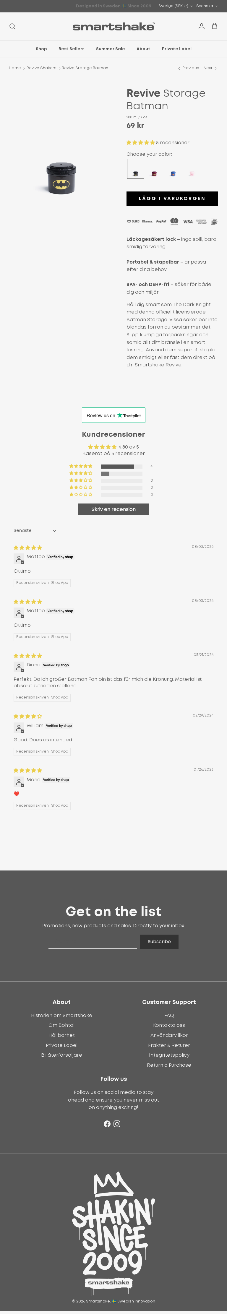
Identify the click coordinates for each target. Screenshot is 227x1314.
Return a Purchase (169, 1065)
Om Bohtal (61, 1025)
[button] (141, 142)
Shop (41, 49)
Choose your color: (149, 154)
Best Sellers (72, 49)
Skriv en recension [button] (114, 509)
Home (15, 68)
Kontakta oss (169, 1025)
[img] (28, 547)
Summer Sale (110, 49)
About (143, 49)
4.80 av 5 (129, 447)
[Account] (200, 26)
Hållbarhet (61, 1035)
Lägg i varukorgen (172, 198)
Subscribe (159, 941)
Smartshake (98, 1301)
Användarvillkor (169, 1035)
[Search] (12, 26)
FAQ (169, 1015)
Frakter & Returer (169, 1045)
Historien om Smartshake (61, 1015)
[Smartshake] (114, 26)
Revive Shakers (41, 68)
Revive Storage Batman (85, 68)
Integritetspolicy (169, 1055)
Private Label (177, 49)
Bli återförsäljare (61, 1055)
